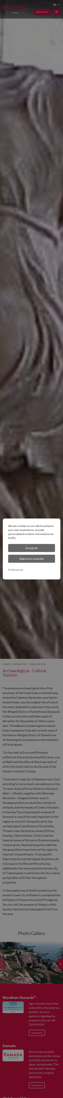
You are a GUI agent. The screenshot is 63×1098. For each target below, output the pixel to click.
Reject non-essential (31, 558)
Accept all (31, 548)
